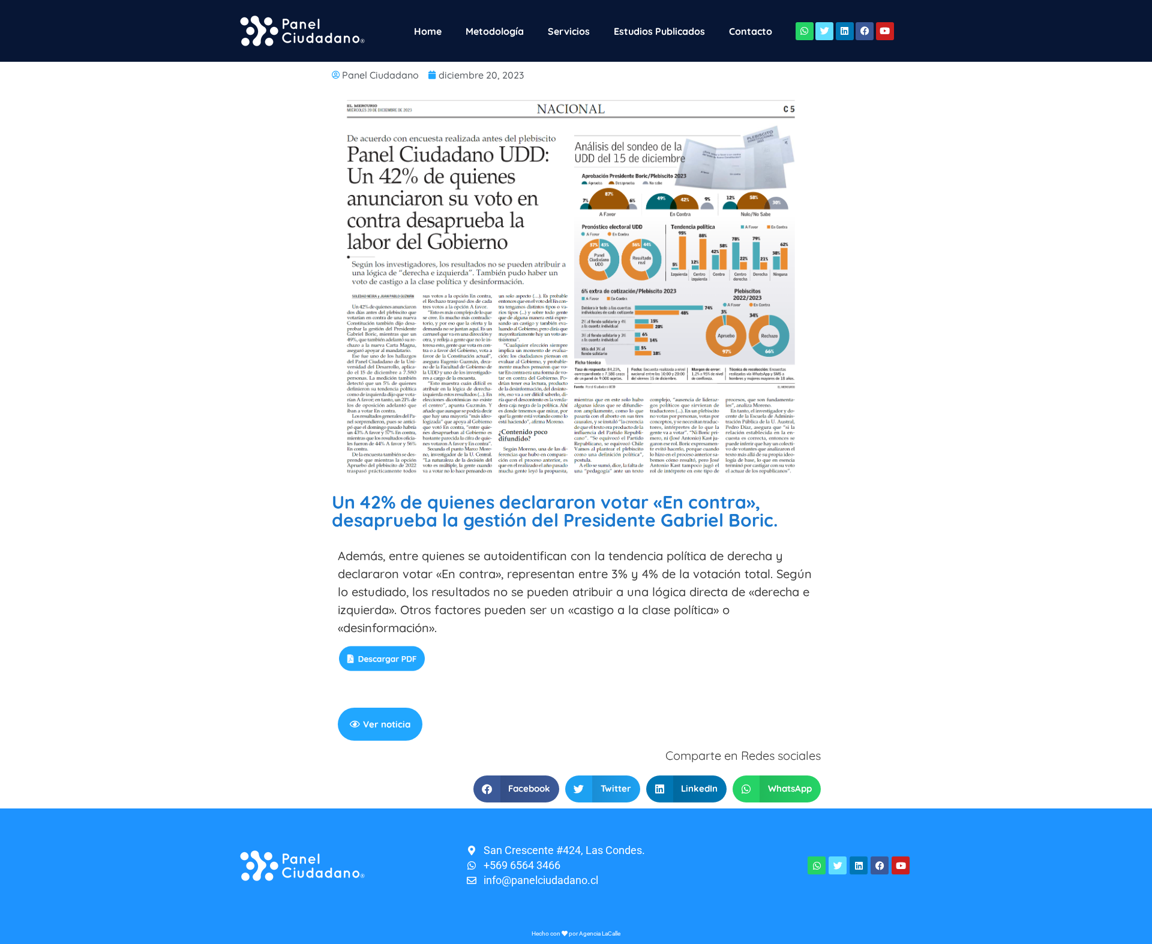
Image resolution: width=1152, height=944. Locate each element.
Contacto (750, 31)
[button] (516, 788)
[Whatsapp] (805, 31)
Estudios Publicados (659, 31)
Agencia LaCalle (599, 933)
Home (428, 31)
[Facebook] (865, 31)
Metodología (495, 31)
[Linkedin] (845, 31)
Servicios (569, 31)
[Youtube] (885, 31)
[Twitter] (824, 31)
